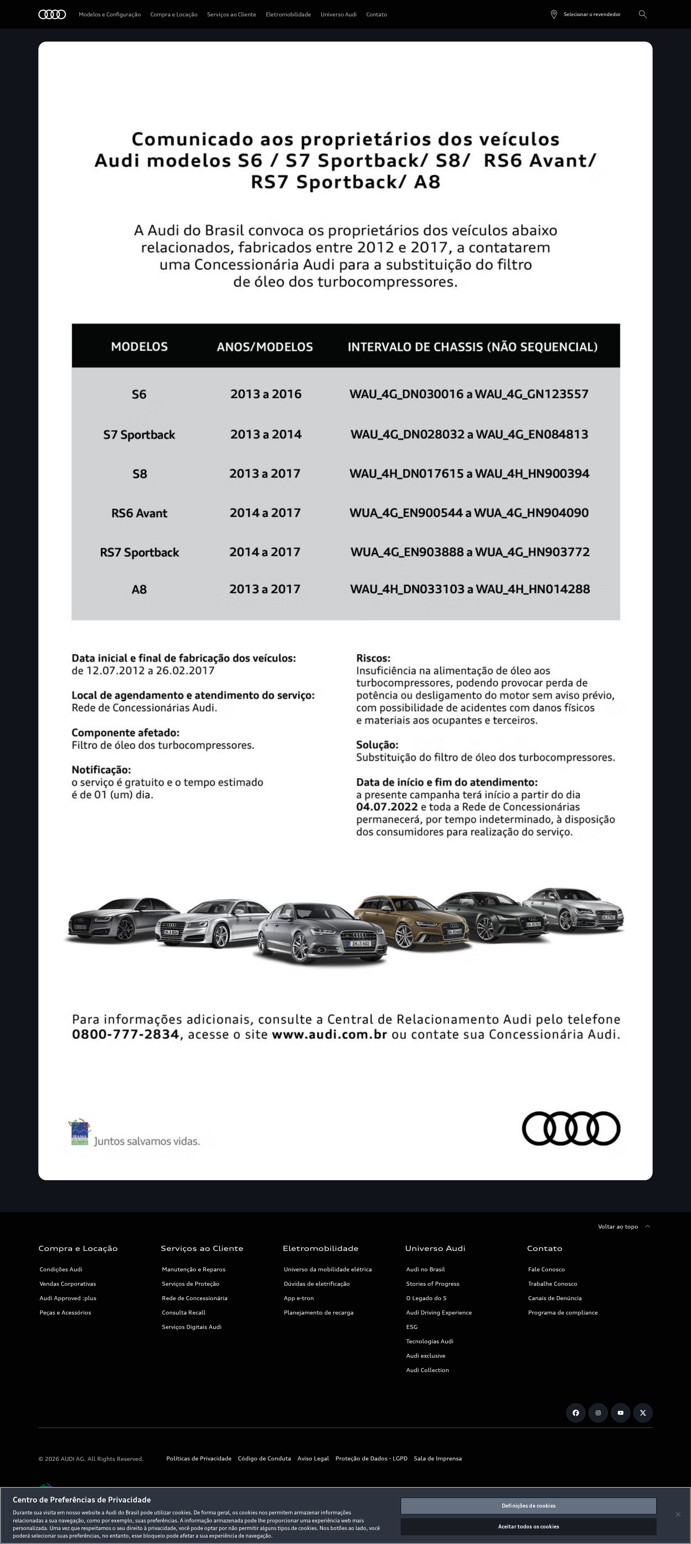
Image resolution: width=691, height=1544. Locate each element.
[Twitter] (643, 1412)
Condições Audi (61, 1269)
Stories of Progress (432, 1283)
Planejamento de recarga (318, 1312)
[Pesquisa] (643, 14)
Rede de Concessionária (195, 1298)
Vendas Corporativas (68, 1283)
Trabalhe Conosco (552, 1283)
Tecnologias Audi (429, 1341)
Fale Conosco (546, 1269)
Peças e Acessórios (65, 1312)
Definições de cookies (528, 1505)
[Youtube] (620, 1412)
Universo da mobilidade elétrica (328, 1269)
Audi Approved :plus (68, 1298)
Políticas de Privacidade (199, 1458)
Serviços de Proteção (191, 1283)
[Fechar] (678, 1514)
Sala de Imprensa (438, 1458)
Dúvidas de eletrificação (317, 1283)
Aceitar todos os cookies (528, 1526)
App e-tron (299, 1298)
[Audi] (52, 14)
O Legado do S (426, 1298)
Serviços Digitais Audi (192, 1326)
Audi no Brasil (425, 1269)
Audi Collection (427, 1369)
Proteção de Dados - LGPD (371, 1458)
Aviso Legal (313, 1458)
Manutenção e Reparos (194, 1269)
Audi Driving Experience (439, 1312)
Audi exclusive (425, 1355)
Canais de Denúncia (555, 1298)
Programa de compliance (563, 1312)
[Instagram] (598, 1412)
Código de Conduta (264, 1458)
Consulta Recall (184, 1312)
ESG (411, 1326)
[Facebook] (575, 1412)
